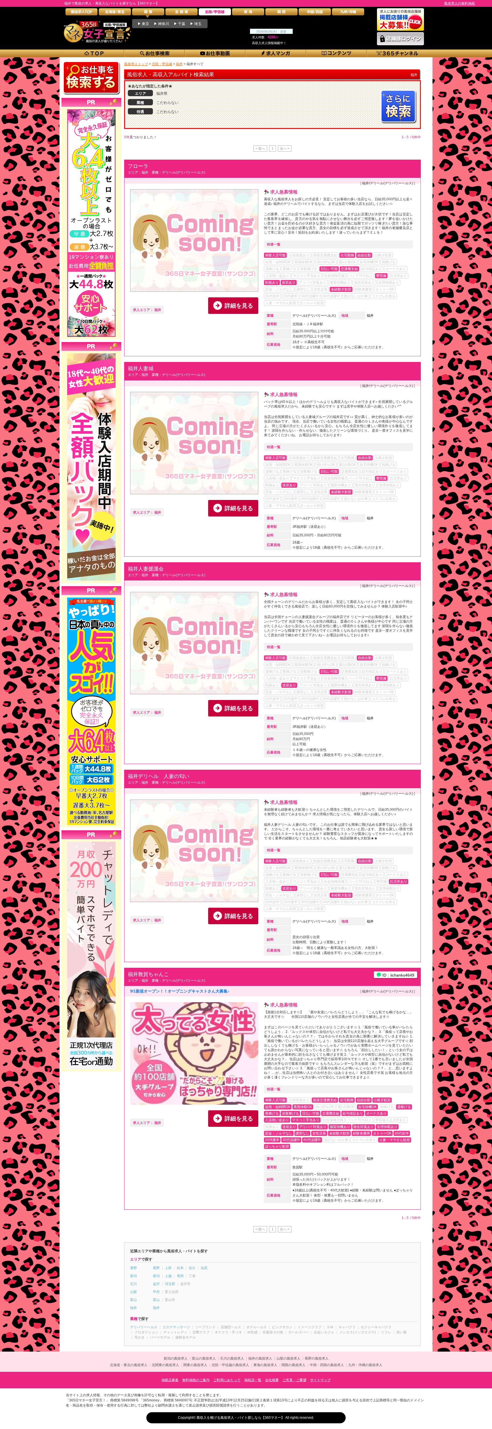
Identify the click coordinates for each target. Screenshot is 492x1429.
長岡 (180, 1276)
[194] (91, 842)
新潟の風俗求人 (176, 1358)
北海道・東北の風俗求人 (128, 1365)
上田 (168, 1268)
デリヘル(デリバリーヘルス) (314, 316)
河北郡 (170, 1284)
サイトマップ (320, 1380)
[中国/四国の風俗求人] (315, 13)
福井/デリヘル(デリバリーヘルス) (387, 183)
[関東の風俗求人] (148, 13)
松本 (180, 1268)
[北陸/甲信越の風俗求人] (215, 13)
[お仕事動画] (215, 53)
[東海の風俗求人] (248, 13)
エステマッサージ (176, 1327)
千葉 (181, 24)
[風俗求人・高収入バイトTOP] (81, 13)
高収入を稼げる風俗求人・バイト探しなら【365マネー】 (240, 1418)
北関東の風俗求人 (165, 1365)
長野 (133, 1268)
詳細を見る (239, 305)
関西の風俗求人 (294, 1365)
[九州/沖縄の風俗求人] (348, 13)
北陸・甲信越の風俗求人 (230, 1365)
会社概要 (272, 1380)
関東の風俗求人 (195, 1365)
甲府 (156, 1292)
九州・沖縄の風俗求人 (365, 1365)
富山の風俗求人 (204, 1358)
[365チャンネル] (397, 53)
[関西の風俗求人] (281, 13)
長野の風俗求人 (317, 1358)
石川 (133, 1284)
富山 (133, 1300)
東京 (145, 24)
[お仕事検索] (154, 53)
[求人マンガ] (276, 53)
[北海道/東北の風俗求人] (115, 13)
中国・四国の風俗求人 (327, 1365)
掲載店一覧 (252, 1380)
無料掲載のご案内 (196, 1380)
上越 (168, 1276)
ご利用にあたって (227, 1380)
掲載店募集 (170, 1380)
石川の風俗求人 (232, 1358)
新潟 (133, 1276)
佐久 (192, 1268)
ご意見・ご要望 (294, 1380)
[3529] (91, 109)
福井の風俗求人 (260, 1358)
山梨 (133, 1292)
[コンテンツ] (336, 53)
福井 (370, 316)
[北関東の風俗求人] (181, 13)
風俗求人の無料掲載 (459, 3)
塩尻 (204, 1268)
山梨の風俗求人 (288, 1358)
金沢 (156, 1284)
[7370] (91, 598)
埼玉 (198, 24)
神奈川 (163, 24)
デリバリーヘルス (143, 1327)
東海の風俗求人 (265, 1365)
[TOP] (94, 53)
